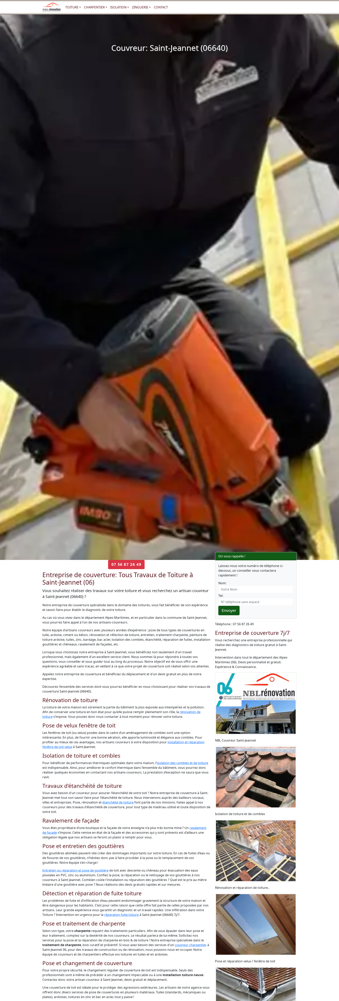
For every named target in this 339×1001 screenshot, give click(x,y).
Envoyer (229, 610)
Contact (161, 7)
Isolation (118, 7)
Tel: (220, 595)
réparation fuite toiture (121, 915)
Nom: (222, 583)
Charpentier (94, 7)
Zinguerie (140, 7)
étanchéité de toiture (118, 802)
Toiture (71, 7)
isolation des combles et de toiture (182, 763)
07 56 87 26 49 (126, 564)
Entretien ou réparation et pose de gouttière (75, 870)
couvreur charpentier (191, 945)
